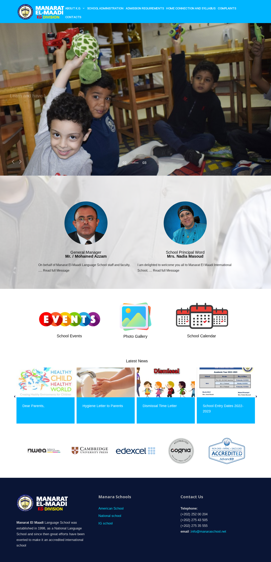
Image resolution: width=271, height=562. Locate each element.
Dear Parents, (33, 406)
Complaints (227, 8)
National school (109, 516)
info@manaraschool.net (208, 531)
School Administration (105, 8)
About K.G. (73, 8)
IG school (105, 523)
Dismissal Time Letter (160, 406)
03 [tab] (125, 166)
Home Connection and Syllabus (190, 8)
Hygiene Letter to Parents (103, 406)
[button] (13, 161)
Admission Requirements (145, 8)
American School (111, 508)
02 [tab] (125, 163)
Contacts (73, 17)
